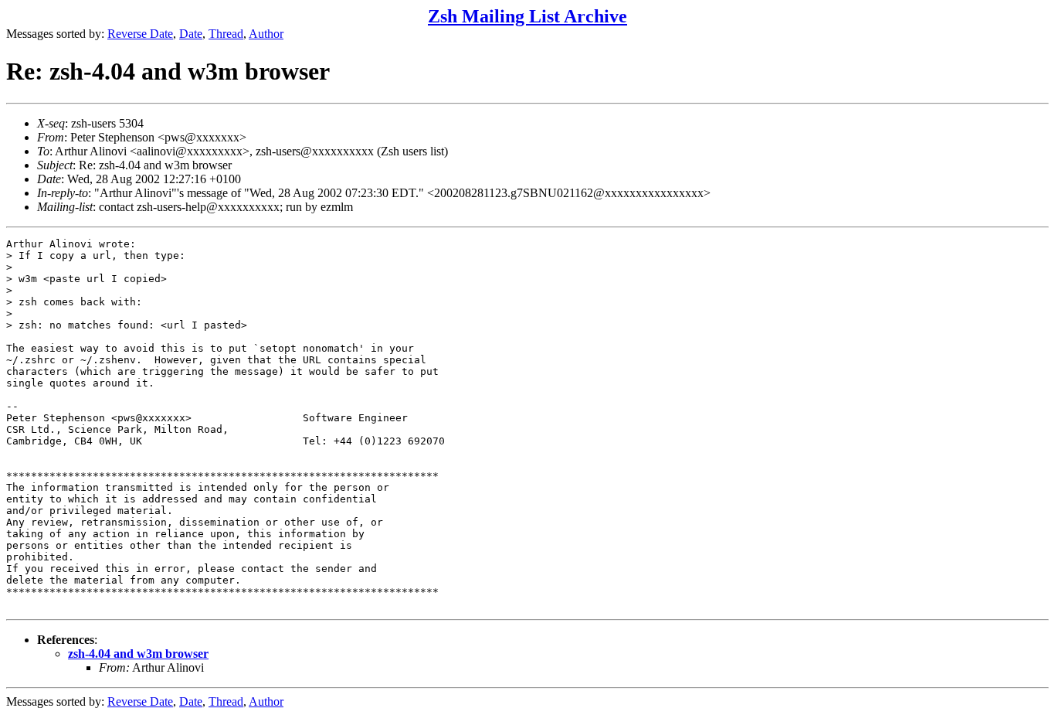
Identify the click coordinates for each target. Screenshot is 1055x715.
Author (266, 33)
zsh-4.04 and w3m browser (138, 653)
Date (190, 33)
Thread (226, 33)
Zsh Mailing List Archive (527, 16)
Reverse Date (140, 33)
